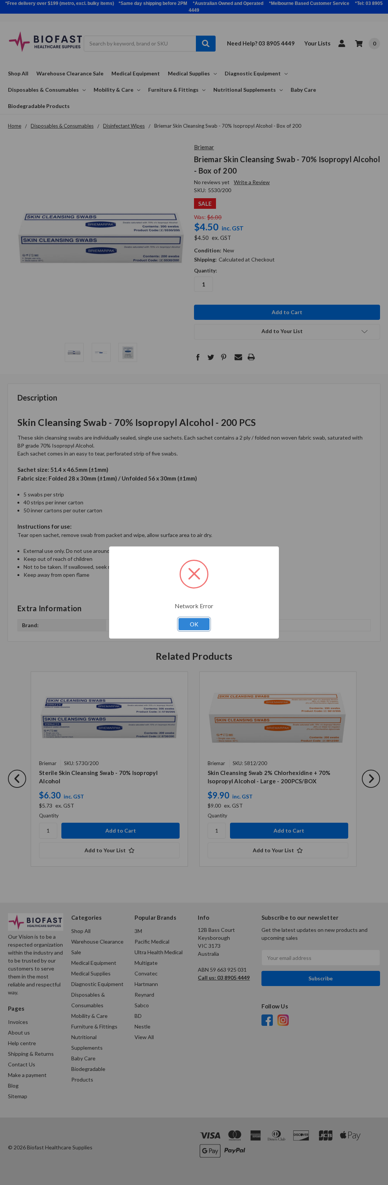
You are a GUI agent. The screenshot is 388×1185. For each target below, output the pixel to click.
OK (194, 624)
